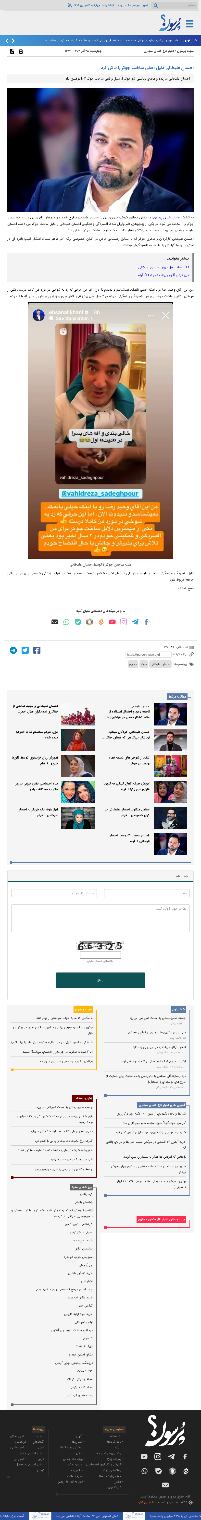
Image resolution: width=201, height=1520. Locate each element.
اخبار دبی (87, 1281)
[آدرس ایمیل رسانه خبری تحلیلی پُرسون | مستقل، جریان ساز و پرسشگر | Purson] (55, 622)
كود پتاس (86, 1194)
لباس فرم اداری (83, 1322)
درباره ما (121, 5)
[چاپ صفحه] (20, 51)
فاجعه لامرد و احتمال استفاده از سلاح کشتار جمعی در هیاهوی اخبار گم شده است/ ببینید (126, 717)
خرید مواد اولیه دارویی (78, 1314)
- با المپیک (78, 1470)
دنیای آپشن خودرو (81, 1354)
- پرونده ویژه (115, 1458)
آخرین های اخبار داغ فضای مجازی (162, 1105)
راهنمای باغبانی (83, 1202)
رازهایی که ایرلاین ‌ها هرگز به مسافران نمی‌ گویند (154, 1156)
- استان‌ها (78, 1441)
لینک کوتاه (180, 654)
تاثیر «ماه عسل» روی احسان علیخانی (163, 267)
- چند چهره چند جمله (109, 1453)
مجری (133, 664)
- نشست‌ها (116, 1436)
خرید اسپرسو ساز (82, 1240)
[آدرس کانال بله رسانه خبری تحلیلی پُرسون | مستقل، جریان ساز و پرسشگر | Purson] (78, 622)
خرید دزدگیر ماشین (80, 1273)
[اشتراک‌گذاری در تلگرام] (13, 650)
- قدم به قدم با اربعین (71, 1481)
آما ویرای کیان (147, 1502)
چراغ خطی (85, 1265)
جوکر (144, 664)
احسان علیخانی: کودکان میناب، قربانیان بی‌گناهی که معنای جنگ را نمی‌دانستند (126, 737)
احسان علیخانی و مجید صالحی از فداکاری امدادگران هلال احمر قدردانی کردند (35, 711)
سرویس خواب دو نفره (78, 1256)
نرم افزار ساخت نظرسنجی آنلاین (72, 1330)
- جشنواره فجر (75, 1464)
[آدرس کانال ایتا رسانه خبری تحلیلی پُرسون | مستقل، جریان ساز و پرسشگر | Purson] (101, 622)
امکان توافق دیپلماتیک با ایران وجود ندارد (159, 1047)
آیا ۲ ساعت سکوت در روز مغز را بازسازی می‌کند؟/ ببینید (58, 1051)
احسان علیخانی (160, 664)
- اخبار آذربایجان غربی (38, 1442)
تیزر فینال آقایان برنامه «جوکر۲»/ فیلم (163, 275)
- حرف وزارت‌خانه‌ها (111, 1476)
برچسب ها (134, 5)
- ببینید (118, 1447)
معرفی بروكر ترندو (81, 1232)
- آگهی (80, 1436)
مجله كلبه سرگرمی (81, 1387)
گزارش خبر (86, 1305)
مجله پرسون (83, 1009)
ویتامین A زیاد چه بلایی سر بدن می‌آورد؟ (66, 1061)
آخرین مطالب (83, 1098)
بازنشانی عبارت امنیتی (100, 961)
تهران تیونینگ (84, 1346)
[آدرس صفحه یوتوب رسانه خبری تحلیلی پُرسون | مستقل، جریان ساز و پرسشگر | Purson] (112, 622)
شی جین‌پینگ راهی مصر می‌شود (71, 1159)
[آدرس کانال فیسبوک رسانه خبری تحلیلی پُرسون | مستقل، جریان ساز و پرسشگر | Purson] (146, 622)
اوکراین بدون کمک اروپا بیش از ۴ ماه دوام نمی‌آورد (153, 1061)
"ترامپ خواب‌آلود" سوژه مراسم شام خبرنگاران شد (154, 1123)
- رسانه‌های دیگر (113, 1470)
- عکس (118, 1481)
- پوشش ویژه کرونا (72, 1447)
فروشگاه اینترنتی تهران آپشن (74, 1363)
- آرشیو (80, 1453)
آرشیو (145, 5)
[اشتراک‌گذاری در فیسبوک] (36, 650)
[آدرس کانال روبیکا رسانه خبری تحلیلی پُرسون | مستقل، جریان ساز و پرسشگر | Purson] (89, 622)
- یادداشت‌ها (115, 1441)
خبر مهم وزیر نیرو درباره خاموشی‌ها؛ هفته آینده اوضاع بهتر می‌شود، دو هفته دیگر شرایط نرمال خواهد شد (110, 40)
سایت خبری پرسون (166, 217)
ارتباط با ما (108, 5)
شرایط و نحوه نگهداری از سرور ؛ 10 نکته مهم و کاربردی (151, 1113)
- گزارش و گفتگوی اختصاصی (104, 1464)
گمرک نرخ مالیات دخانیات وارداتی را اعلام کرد (64, 1140)
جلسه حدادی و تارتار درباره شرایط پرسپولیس (64, 1169)
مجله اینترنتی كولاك (80, 1379)
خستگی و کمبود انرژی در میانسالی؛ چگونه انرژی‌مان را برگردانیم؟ (52, 1042)
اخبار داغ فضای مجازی (159, 51)
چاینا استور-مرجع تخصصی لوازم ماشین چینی (64, 1289)
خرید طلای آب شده (80, 1297)
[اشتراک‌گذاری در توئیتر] (24, 650)
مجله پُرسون (185, 51)
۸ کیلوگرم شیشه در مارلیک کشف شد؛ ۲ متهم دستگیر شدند (55, 1150)
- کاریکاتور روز (115, 1487)
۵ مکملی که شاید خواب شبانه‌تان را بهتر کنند (64, 1018)
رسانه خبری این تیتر (80, 1395)
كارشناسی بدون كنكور (79, 1224)
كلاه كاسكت (85, 1371)
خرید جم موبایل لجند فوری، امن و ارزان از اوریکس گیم (151, 1132)
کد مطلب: (181, 647)
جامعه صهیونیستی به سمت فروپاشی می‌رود (157, 1018)
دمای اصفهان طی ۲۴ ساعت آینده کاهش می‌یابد (61, 1131)
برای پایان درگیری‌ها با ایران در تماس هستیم (157, 1032)
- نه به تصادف (76, 1476)
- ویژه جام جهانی (74, 1458)
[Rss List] (69, 5)
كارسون (88, 1338)
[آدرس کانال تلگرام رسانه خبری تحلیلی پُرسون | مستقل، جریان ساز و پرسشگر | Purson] (135, 622)
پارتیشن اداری (84, 1248)
